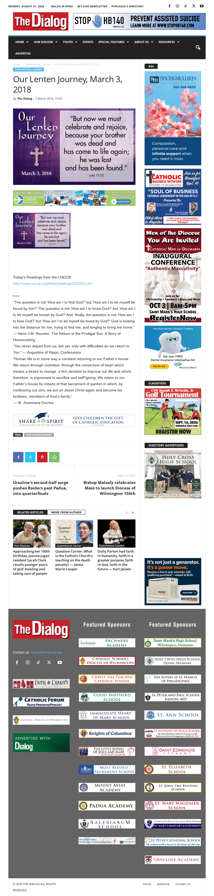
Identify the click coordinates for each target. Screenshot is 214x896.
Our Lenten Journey (39, 435)
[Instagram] (177, 6)
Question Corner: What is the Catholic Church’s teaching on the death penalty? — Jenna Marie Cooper (74, 560)
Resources (167, 42)
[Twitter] (194, 6)
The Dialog (24, 98)
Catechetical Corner (37, 64)
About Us (141, 42)
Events (88, 42)
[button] (198, 47)
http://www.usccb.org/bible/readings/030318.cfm (52, 283)
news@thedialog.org (46, 652)
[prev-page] (126, 512)
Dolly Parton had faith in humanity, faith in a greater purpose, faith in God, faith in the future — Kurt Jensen (116, 560)
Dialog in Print (62, 6)
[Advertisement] (173, 528)
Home (19, 42)
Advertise (23, 53)
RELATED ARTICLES (30, 512)
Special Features (111, 42)
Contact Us (183, 884)
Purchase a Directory (127, 6)
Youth (68, 42)
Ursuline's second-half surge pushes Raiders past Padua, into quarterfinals (40, 488)
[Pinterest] (42, 457)
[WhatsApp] (54, 457)
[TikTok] (185, 6)
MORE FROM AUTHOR (66, 512)
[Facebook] (169, 6)
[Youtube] (202, 6)
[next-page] (132, 512)
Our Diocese (43, 42)
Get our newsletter (92, 6)
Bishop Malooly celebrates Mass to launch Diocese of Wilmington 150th (109, 488)
